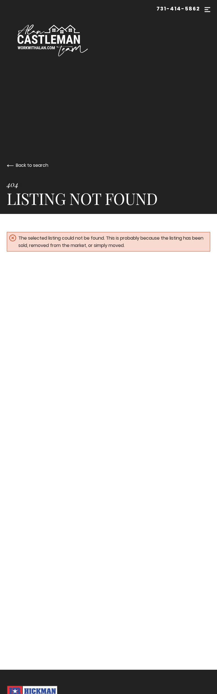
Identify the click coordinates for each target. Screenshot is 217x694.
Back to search (32, 165)
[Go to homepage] (56, 39)
